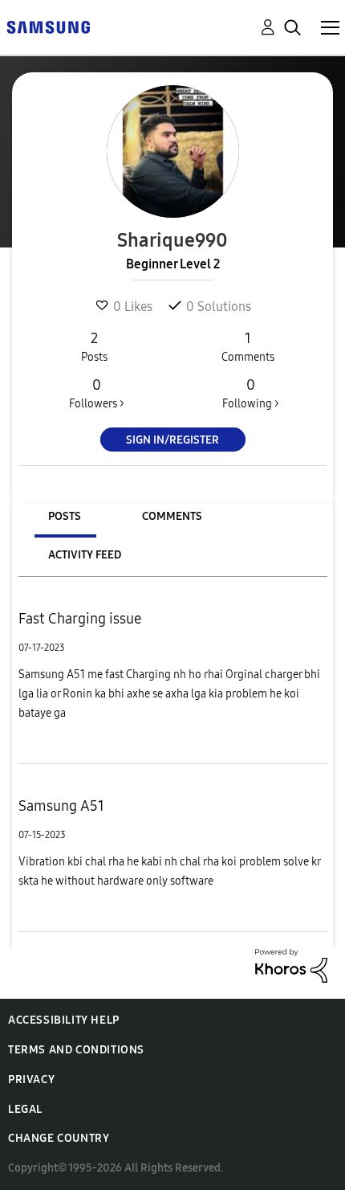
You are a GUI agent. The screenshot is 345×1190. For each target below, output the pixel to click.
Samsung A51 (61, 806)
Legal (25, 1109)
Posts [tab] (64, 516)
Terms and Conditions (76, 1050)
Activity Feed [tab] (84, 555)
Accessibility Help (64, 1020)
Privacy (31, 1079)
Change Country (58, 1138)
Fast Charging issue (79, 619)
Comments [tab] (172, 516)
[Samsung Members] (48, 26)
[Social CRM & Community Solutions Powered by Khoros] (291, 964)
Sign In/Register (172, 440)
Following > (250, 393)
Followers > (96, 393)
